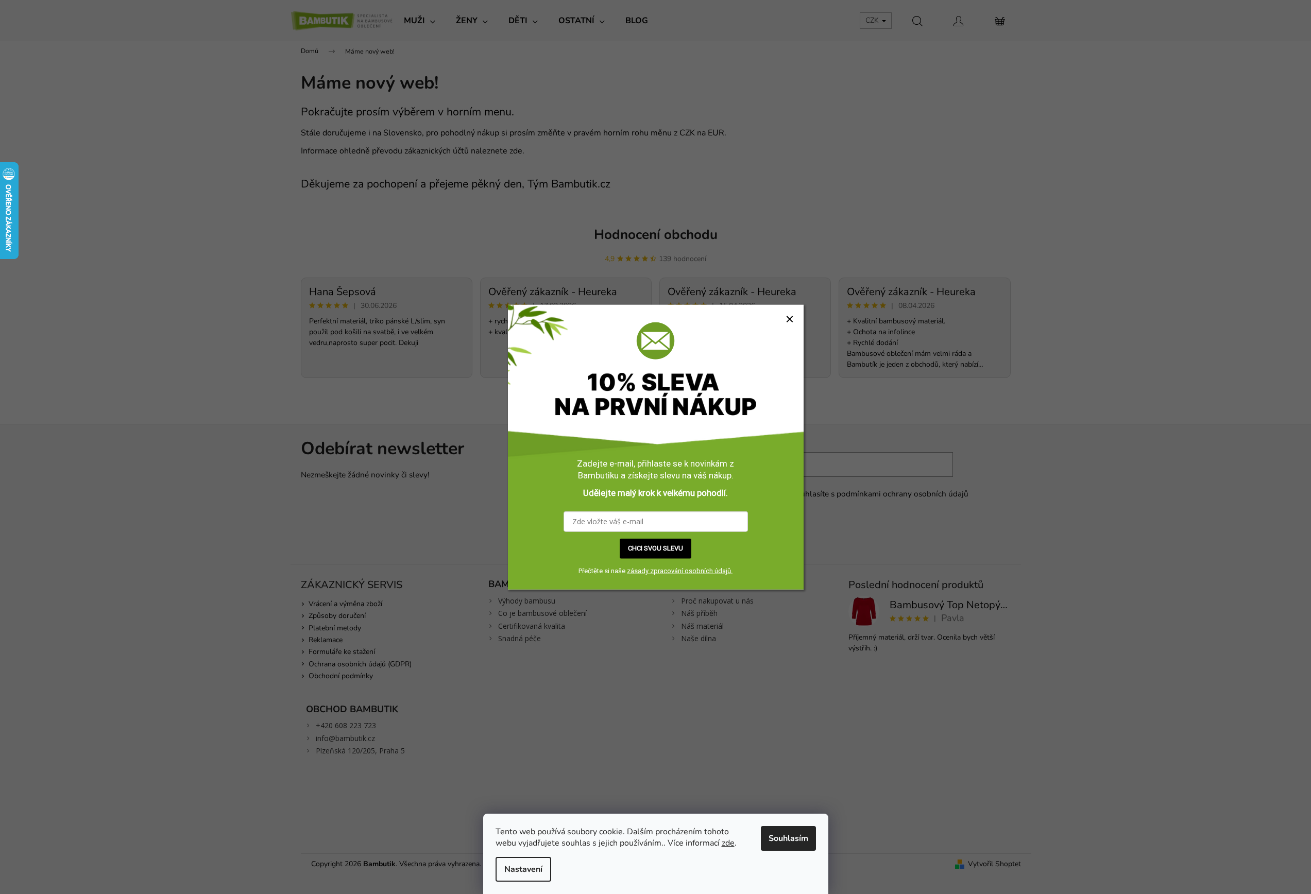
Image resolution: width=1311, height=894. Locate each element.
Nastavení (523, 869)
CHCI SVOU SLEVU (655, 548)
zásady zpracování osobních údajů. (680, 571)
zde (728, 843)
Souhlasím (788, 838)
